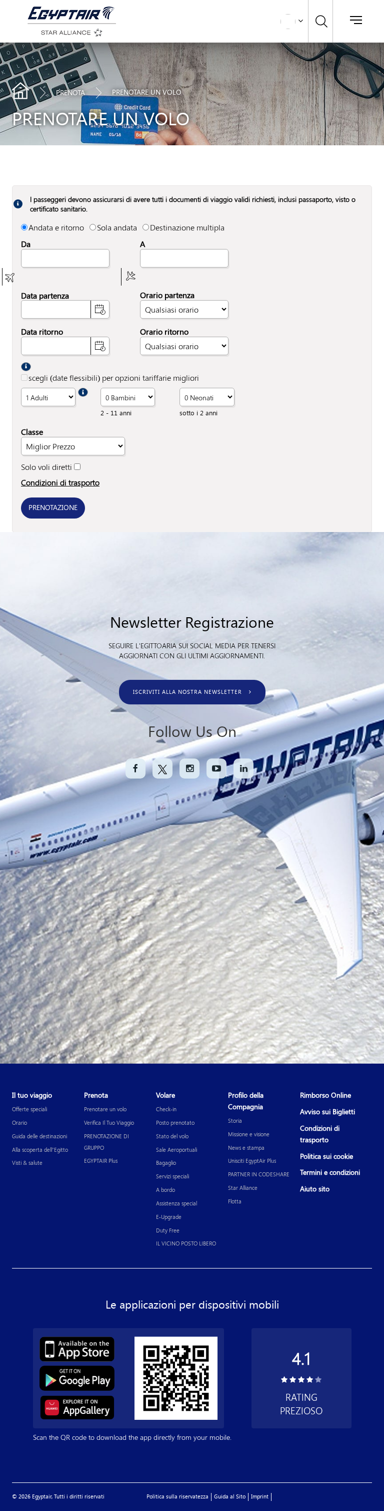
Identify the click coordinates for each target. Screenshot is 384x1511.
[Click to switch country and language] (300, 20)
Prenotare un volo (105, 1109)
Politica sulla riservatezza (177, 1496)
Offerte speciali (29, 1109)
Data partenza (45, 295)
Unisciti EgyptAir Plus (252, 1160)
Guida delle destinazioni (39, 1136)
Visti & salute (27, 1162)
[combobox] (65, 258)
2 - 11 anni (116, 413)
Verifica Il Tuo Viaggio (109, 1122)
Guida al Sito (230, 1496)
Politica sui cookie (326, 1156)
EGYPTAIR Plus (101, 1160)
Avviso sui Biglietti (327, 1112)
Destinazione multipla (187, 227)
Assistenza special (176, 1203)
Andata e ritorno (56, 227)
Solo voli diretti (46, 466)
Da (25, 244)
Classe (32, 432)
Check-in (166, 1109)
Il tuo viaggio (32, 1095)
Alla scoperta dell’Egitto (40, 1149)
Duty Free (168, 1230)
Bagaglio (166, 1162)
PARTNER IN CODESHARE (259, 1174)
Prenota (70, 93)
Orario (19, 1122)
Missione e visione (249, 1134)
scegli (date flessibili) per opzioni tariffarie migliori (113, 377)
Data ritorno (42, 332)
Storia (235, 1120)
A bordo (165, 1189)
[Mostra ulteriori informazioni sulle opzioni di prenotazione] (26, 366)
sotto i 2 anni (199, 413)
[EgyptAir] (70, 12)
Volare (165, 1095)
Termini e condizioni (330, 1172)
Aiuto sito (315, 1189)
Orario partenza (167, 295)
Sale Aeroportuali (176, 1149)
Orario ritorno (164, 332)
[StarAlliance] (70, 32)
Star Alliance (243, 1187)
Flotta (235, 1201)
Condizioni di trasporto (60, 482)
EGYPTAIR (20, 90)
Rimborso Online (325, 1095)
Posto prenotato (175, 1122)
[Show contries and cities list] (10, 277)
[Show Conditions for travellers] (83, 392)
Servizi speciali (172, 1176)
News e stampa (246, 1147)
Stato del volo (172, 1136)
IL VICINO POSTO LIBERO (186, 1243)
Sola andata (117, 227)
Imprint (259, 1496)
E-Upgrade (169, 1216)
